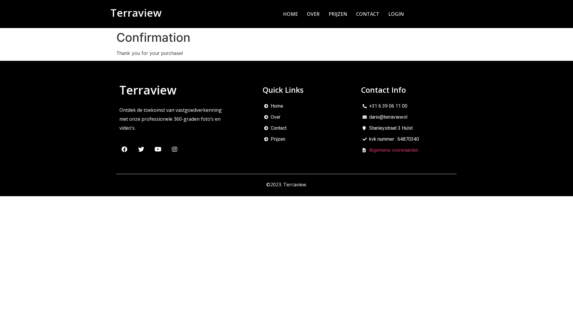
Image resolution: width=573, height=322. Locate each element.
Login (396, 14)
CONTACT (367, 14)
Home (290, 14)
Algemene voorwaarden (393, 150)
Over (313, 14)
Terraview (136, 13)
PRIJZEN (338, 14)
